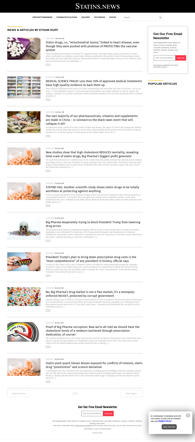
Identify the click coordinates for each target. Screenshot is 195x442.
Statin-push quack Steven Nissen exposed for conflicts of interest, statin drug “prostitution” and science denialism (94, 365)
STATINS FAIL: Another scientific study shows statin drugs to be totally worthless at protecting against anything (92, 189)
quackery (85, 17)
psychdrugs (99, 17)
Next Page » (131, 393)
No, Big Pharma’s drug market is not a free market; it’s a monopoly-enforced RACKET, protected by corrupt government (90, 294)
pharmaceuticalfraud (67, 17)
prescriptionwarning (42, 17)
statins (112, 17)
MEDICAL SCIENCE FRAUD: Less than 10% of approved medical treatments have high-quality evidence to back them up (94, 83)
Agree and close (169, 427)
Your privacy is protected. (161, 65)
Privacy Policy (97, 433)
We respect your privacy (84, 425)
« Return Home (18, 393)
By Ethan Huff (60, 38)
